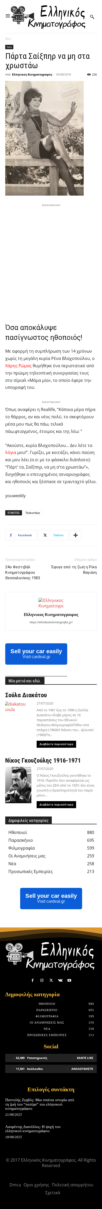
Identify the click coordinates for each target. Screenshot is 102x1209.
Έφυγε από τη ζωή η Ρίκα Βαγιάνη (74, 570)
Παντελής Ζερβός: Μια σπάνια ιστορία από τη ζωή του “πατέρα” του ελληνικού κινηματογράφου (39, 1104)
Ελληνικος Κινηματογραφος (32, 74)
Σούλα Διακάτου (26, 695)
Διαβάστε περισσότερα (56, 744)
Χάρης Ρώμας (18, 366)
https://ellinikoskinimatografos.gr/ (51, 622)
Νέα (8, 38)
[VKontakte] (60, 980)
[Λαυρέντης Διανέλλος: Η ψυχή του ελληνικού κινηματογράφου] (87, 1133)
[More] (75, 535)
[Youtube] (69, 980)
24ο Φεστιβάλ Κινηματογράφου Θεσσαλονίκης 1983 (22, 572)
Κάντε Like (85, 1058)
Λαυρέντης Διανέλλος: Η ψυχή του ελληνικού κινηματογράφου (32, 1129)
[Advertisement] (51, 258)
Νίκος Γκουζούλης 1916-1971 (43, 760)
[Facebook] (32, 980)
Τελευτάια (32, 513)
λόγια (10, 452)
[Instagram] (41, 980)
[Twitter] (51, 980)
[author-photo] (51, 606)
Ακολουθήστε (82, 1069)
